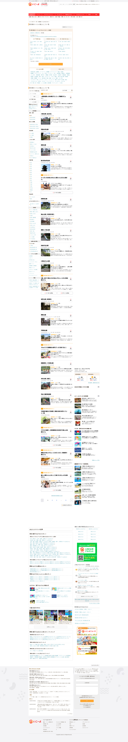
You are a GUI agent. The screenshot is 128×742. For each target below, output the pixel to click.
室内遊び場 (33, 71)
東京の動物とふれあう (47, 675)
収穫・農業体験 (40, 645)
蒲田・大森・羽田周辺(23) (36, 54)
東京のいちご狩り (62, 686)
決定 (51, 64)
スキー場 (60, 78)
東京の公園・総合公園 (66, 678)
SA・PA (63, 81)
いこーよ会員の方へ (87, 707)
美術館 (32, 76)
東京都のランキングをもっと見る (87, 596)
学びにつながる (54, 644)
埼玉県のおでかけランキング (49, 638)
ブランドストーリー (86, 722)
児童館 (32, 78)
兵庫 (68, 16)
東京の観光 (66, 672)
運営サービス (72, 725)
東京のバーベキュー (44, 672)
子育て (89, 14)
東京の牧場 (56, 672)
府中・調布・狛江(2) (49, 51)
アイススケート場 (34, 79)
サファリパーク (53, 71)
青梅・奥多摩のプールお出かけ (52, 551)
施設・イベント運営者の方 (48, 722)
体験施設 (64, 74)
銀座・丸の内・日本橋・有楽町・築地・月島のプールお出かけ (43, 547)
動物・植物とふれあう (45, 644)
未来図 (83, 723)
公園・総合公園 (61, 76)
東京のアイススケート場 (47, 686)
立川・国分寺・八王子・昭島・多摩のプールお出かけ (41, 538)
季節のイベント (32, 267)
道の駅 (62, 79)
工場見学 (59, 74)
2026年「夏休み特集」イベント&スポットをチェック (34, 281)
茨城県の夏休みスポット (35, 569)
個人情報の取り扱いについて (87, 695)
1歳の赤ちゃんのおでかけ (93, 528)
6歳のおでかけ (80, 536)
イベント (38, 14)
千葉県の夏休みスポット (46, 570)
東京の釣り (51, 672)
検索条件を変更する (67, 505)
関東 (39, 16)
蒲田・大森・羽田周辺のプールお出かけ (38, 552)
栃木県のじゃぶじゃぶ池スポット (52, 576)
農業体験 (38, 74)
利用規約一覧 (45, 723)
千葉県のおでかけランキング (62, 638)
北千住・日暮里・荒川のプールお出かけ (38, 554)
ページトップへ (96, 665)
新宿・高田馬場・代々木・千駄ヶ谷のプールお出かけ (41, 545)
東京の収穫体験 (55, 675)
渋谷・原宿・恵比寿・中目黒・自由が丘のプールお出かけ (42, 542)
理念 (70, 723)
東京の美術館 (62, 683)
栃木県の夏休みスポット (46, 569)
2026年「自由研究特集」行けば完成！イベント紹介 (34, 287)
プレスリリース (85, 727)
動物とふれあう (88, 4)
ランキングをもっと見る (94, 603)
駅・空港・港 (33, 82)
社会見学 (55, 74)
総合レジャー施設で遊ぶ (35, 644)
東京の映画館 (48, 683)
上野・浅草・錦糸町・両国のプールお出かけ (39, 541)
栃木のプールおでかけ (55, 561)
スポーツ (30, 257)
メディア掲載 (58, 727)
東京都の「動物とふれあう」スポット (83, 612)
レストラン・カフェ (43, 79)
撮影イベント (31, 263)
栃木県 (82, 599)
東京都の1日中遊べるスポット (81, 617)
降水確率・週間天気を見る (94, 382)
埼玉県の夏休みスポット (35, 570)
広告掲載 (44, 725)
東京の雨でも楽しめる (34, 683)
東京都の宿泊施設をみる (57, 495)
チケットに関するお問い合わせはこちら (87, 704)
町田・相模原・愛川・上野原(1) (37, 44)
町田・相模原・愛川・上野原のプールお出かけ (59, 541)
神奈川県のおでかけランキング (49, 639)
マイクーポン (75, 1)
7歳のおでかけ (93, 536)
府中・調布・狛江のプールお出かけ (37, 551)
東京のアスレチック (57, 678)
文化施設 (36, 76)
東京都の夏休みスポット (57, 570)
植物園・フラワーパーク (36, 73)
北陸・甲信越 (57, 16)
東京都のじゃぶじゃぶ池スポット (52, 579)
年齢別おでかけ (68, 14)
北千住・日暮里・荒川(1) (63, 54)
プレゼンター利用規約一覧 (61, 722)
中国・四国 (73, 16)
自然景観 (58, 73)
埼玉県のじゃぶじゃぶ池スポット (52, 578)
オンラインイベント (48, 14)
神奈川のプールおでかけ (65, 563)
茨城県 (79, 599)
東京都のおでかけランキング (36, 639)
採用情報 (71, 727)
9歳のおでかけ (93, 539)
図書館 (35, 78)
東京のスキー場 (39, 686)
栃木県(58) (51, 36)
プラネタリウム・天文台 (36, 81)
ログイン (97, 1)
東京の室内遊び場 (41, 683)
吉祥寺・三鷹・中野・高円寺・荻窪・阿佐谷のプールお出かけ (43, 548)
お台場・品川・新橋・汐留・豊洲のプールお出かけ (40, 540)
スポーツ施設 (54, 76)
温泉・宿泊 (56, 645)
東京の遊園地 (32, 672)
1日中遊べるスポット (96, 4)
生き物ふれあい (32, 259)
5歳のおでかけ (93, 534)
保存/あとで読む (83, 1)
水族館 (61, 71)
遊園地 (37, 71)
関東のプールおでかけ (34, 561)
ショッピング (51, 79)
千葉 (46, 16)
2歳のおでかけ (80, 531)
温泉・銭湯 (48, 78)
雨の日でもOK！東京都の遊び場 (81, 614)
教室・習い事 (57, 79)
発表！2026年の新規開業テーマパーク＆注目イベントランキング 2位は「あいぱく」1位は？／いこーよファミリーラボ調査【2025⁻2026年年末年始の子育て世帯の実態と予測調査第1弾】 (53, 710)
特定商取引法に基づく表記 (48, 731)
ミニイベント (31, 273)
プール (39, 78)
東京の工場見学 (32, 675)
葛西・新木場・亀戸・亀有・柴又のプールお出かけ (58, 552)
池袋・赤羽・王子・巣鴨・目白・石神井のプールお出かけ (42, 544)
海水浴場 (44, 78)
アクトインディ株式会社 (83, 719)
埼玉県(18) (42, 36)
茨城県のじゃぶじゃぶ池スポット (37, 576)
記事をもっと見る (50, 626)
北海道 (35, 16)
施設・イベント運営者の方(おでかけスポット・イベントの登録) (47, 696)
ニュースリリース (46, 727)
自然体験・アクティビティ (53, 82)
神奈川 (43, 16)
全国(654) (32, 32)
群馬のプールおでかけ (65, 561)
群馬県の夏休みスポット (57, 569)
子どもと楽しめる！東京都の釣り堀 (82, 620)
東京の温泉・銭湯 (33, 686)
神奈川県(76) (33, 36)
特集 (96, 14)
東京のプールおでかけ (55, 563)
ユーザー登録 (32, 696)
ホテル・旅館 (55, 78)
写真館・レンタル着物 (41, 82)
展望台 (68, 74)
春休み (77, 4)
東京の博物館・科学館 (55, 683)
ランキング (59, 14)
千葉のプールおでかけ (44, 563)
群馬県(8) (46, 36)
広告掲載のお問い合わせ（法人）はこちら (87, 697)
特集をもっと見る (96, 460)
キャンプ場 (44, 73)
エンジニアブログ (73, 729)
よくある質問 (58, 723)
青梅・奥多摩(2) (62, 51)
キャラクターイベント (33, 275)
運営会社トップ (72, 722)
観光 (66, 79)
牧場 (59, 71)
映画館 (66, 76)
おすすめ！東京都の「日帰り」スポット (83, 609)
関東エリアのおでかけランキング (37, 636)
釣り (55, 73)
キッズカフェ (57, 81)
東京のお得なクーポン (34, 678)
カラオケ (44, 81)
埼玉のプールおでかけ (34, 563)
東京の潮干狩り (55, 686)
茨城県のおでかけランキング (51, 636)
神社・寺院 (41, 76)
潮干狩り (43, 74)
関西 (62, 16)
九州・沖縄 (78, 16)
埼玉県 (89, 599)
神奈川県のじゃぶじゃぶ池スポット (37, 581)
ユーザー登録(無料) (91, 1)
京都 (66, 16)
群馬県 (86, 599)
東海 (51, 16)
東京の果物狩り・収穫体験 (34, 687)
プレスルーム (58, 725)
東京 (41, 16)
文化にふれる (61, 644)
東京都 (97, 599)
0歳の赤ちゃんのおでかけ (80, 528)
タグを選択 (34, 102)
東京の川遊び (32, 679)
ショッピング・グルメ (33, 261)
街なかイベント (32, 271)
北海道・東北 (31, 16)
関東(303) (38, 32)
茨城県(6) (55, 36)
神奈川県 (87, 600)
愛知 (53, 16)
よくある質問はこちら (87, 705)
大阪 (64, 16)
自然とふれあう (33, 645)
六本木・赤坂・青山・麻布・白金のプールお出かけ (40, 557)
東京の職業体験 (61, 675)
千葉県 (93, 599)
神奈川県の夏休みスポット (35, 571)
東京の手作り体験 (39, 675)
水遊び (51, 645)
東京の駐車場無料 (49, 678)
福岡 (81, 16)
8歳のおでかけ (80, 539)
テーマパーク (43, 71)
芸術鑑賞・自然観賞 (32, 265)
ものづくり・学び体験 (33, 269)
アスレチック (47, 76)
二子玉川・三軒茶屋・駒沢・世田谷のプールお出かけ (59, 554)
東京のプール (60, 672)
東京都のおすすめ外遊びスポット (82, 623)
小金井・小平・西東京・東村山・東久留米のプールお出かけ (42, 550)
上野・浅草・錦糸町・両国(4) (64, 41)
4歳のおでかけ (80, 534)
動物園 (47, 71)
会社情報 (84, 725)
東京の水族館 (68, 683)
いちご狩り (33, 74)
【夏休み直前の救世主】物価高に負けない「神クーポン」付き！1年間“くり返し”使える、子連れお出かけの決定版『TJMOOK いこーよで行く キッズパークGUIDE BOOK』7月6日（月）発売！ (53, 705)
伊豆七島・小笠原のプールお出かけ (59, 557)
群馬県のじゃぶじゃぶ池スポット (37, 578)
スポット (32, 14)
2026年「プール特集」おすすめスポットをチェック (34, 284)
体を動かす (47, 645)
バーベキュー (50, 73)
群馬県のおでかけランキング (36, 638)
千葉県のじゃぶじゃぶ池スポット (37, 579)
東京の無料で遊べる (42, 678)
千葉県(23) (38, 36)
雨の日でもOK (82, 4)
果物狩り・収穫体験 (65, 73)
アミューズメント (50, 81)
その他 (61, 82)
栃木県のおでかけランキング (64, 636)
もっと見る (69, 713)
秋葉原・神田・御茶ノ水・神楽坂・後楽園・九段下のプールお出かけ (44, 555)
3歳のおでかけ (93, 531)
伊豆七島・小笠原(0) (35, 61)
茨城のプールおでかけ (44, 561)
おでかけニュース (80, 14)
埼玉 (48, 16)
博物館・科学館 (49, 74)
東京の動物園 (37, 672)
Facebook (45, 729)
